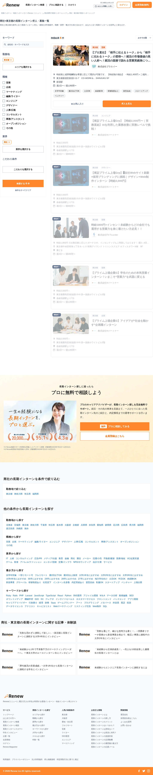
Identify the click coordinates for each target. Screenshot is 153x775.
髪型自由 (90, 582)
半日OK (121, 579)
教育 (61, 558)
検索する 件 (23, 183)
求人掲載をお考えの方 (107, 2)
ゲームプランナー (66, 602)
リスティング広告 (82, 606)
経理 (41, 602)
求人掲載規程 (49, 759)
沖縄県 (19, 528)
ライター (65, 733)
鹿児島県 (10, 528)
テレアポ (49, 599)
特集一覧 (36, 740)
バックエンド (119, 599)
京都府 (76, 525)
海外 (26, 528)
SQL (105, 606)
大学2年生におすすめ (111, 575)
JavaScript (39, 595)
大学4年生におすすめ (16, 579)
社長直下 (47, 582)
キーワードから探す (40, 729)
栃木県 (60, 525)
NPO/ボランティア (82, 562)
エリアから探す (38, 715)
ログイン (124, 5)
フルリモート (41, 575)
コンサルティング (24, 558)
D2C (37, 599)
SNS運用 (77, 595)
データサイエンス (14, 606)
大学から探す (37, 733)
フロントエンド (104, 599)
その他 (9, 545)
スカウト (72, 5)
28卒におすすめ (68, 579)
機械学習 (29, 599)
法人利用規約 (37, 759)
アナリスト (30, 606)
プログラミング (91, 602)
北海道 (9, 525)
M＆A (102, 595)
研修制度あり (35, 582)
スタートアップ (112, 582)
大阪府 (68, 525)
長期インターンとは (99, 715)
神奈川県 (18, 494)
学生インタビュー (10, 733)
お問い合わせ (126, 725)
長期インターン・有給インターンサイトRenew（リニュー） (21, 13)
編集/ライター (41, 541)
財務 (47, 602)
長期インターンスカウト (13, 729)
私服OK (99, 582)
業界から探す (37, 722)
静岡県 (108, 525)
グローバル (21, 582)
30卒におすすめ (35, 579)
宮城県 (17, 525)
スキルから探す (38, 736)
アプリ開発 (133, 599)
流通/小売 (97, 558)
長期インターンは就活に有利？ (103, 733)
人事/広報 (78, 541)
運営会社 (124, 715)
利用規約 (6, 759)
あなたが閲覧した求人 (104, 6)
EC (42, 599)
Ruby (8, 595)
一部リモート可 (25, 575)
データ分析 (112, 595)
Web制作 (97, 606)
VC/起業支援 (133, 558)
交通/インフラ (65, 562)
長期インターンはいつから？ (102, 725)
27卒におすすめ (85, 579)
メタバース (106, 602)
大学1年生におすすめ (89, 575)
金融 (67, 558)
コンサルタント (92, 541)
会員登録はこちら (114, 436)
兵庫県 (84, 525)
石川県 (116, 525)
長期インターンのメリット (102, 722)
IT (7, 558)
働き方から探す (38, 725)
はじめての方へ (9, 718)
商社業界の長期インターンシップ (55, 13)
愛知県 (100, 525)
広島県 (124, 525)
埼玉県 (27, 494)
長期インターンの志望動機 (102, 740)
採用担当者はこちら (129, 718)
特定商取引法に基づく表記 (67, 759)
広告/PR (38, 558)
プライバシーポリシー (21, 759)
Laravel (28, 595)
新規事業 (10, 582)
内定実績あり (78, 582)
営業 (8, 541)
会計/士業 (97, 562)
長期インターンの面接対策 (102, 736)
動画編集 (123, 595)
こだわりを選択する (23, 169)
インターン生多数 (61, 582)
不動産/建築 (109, 558)
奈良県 (92, 525)
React (60, 595)
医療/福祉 (120, 558)
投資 (129, 602)
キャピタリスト (44, 606)
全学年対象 (11, 575)
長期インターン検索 (35, 5)
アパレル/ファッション (31, 562)
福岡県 (35, 494)
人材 (12, 558)
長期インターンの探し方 (101, 718)
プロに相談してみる (115, 426)
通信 (79, 558)
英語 (123, 602)
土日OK (112, 579)
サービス (108, 562)
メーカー (87, 558)
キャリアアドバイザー (16, 602)
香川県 (132, 525)
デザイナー (67, 541)
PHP (21, 595)
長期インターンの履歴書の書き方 (104, 743)
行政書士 (33, 602)
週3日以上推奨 (70, 575)
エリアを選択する (23, 67)
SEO (131, 595)
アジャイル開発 (90, 595)
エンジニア (54, 541)
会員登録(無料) (142, 5)
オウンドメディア (14, 599)
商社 (73, 558)
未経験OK (131, 579)
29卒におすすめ (52, 579)
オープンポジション (129, 541)
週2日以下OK (55, 575)
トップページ (8, 715)
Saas (53, 602)
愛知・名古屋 (67, 722)
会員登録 (6, 740)
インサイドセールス (65, 599)
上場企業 (138, 582)
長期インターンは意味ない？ (102, 729)
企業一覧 (6, 736)
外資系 (116, 602)
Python (68, 595)
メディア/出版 (50, 558)
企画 (14, 541)
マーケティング (25, 541)
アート (79, 602)
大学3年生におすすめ (133, 575)
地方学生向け (101, 579)
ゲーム (9, 562)
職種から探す (37, 718)
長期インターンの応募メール (102, 747)
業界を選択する (23, 149)
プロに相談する (56, 5)
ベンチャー (126, 582)
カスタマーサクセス (85, 599)
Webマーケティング (62, 606)
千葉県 (43, 525)
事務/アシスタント (109, 541)
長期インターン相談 (11, 725)
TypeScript (51, 595)
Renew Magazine (10, 747)
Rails (15, 595)
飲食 (16, 562)
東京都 (9, 494)
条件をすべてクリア (23, 190)
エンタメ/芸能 (50, 562)
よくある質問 (126, 722)
